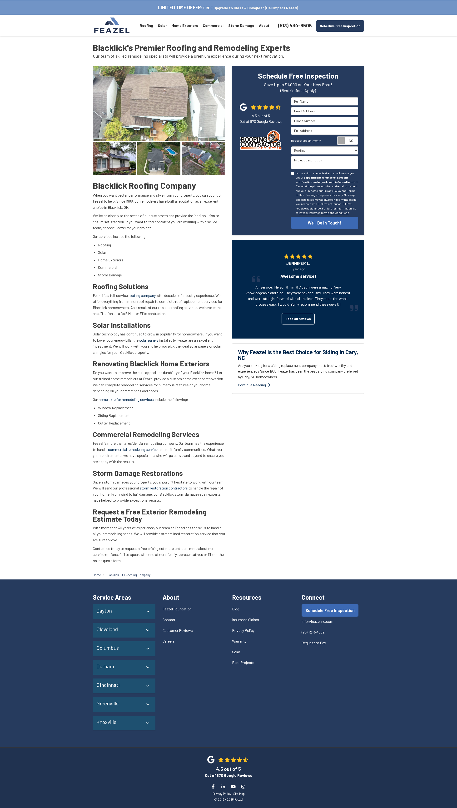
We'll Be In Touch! (324, 222)
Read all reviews (298, 319)
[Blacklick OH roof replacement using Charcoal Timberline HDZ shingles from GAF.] (114, 158)
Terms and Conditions (335, 212)
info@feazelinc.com (317, 621)
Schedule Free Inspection (340, 26)
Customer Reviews (178, 630)
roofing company (142, 295)
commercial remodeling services (133, 449)
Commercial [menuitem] (213, 25)
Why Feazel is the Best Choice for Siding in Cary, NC (298, 355)
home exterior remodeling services (126, 399)
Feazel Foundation (177, 609)
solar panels (148, 340)
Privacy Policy (308, 212)
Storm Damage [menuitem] (241, 25)
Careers (169, 641)
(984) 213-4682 (313, 632)
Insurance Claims (245, 619)
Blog (235, 609)
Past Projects (243, 662)
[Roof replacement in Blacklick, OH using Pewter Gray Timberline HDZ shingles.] (203, 158)
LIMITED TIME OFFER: (180, 7)
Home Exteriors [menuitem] (185, 25)
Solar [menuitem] (162, 25)
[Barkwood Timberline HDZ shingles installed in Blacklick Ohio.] (159, 103)
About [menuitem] (264, 25)
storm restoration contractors (163, 488)
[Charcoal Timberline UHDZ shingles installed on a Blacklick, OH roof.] (159, 158)
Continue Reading (252, 385)
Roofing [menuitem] (146, 25)
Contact (169, 619)
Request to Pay (314, 642)
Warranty (239, 641)
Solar (236, 651)
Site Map (239, 794)
